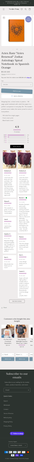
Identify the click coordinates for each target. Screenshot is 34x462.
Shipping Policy (8, 422)
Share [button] (5, 307)
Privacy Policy (8, 426)
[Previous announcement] (3, 3)
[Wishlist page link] (22, 9)
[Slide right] (21, 49)
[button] (4, 9)
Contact (6, 409)
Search (6, 401)
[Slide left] (13, 49)
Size (2, 81)
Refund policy (8, 417)
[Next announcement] (31, 3)
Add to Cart (8, 359)
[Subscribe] (28, 390)
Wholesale (7, 405)
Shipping (3, 74)
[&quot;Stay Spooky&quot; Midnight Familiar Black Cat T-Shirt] (21, 331)
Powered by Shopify (24, 458)
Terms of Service (8, 413)
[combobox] (7, 354)
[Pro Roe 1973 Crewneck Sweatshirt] (7, 331)
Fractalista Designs (14, 458)
